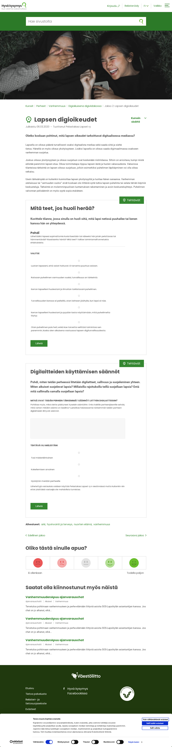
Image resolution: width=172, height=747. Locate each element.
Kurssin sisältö (135, 119)
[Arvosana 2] (62, 562)
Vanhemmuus (57, 106)
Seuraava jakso (135, 535)
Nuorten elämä (83, 524)
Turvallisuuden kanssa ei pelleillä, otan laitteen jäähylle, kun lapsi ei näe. (68, 300)
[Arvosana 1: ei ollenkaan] (38, 562)
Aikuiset (48, 601)
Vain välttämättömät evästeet (155, 719)
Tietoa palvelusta (36, 694)
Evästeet (31, 709)
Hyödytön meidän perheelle (45, 481)
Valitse (34, 253)
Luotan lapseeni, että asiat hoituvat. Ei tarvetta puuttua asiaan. (64, 265)
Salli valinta (155, 728)
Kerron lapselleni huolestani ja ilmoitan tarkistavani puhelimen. (64, 289)
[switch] (74, 742)
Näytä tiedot (133, 742)
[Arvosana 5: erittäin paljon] (134, 562)
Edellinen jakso (36, 535)
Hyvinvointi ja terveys (60, 524)
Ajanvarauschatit (34, 601)
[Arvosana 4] (110, 562)
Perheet (41, 106)
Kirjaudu (112, 6)
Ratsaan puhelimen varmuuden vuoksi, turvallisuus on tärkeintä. (64, 277)
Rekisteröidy (132, 6)
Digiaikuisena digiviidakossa (85, 106)
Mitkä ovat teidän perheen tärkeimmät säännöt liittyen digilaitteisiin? (73, 400)
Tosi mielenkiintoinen (42, 457)
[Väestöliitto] (86, 675)
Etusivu (30, 688)
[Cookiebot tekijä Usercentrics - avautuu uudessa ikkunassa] (16, 742)
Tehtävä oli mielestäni (44, 445)
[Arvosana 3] (86, 562)
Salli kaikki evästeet (154, 723)
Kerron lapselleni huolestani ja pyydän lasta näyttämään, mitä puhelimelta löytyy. (70, 314)
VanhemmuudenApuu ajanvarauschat (55, 597)
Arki (43, 524)
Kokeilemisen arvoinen (43, 469)
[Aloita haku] (141, 21)
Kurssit (30, 106)
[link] (86, 604)
